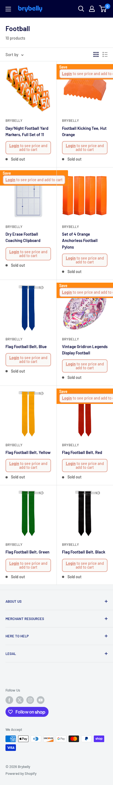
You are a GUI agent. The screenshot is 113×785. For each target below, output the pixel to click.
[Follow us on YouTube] (40, 700)
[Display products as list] (105, 54)
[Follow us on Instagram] (30, 700)
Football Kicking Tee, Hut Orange (84, 131)
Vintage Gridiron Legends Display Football (85, 349)
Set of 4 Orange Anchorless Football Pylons (80, 240)
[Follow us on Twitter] (20, 700)
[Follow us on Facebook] (9, 700)
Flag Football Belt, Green (27, 551)
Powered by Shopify (20, 773)
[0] (103, 8)
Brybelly (13, 120)
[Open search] (81, 9)
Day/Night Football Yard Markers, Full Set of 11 (26, 131)
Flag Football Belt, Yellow (27, 452)
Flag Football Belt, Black (83, 551)
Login (14, 145)
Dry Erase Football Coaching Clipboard (22, 237)
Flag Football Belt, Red (82, 452)
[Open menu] (8, 9)
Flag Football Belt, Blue (26, 346)
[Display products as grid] (96, 54)
